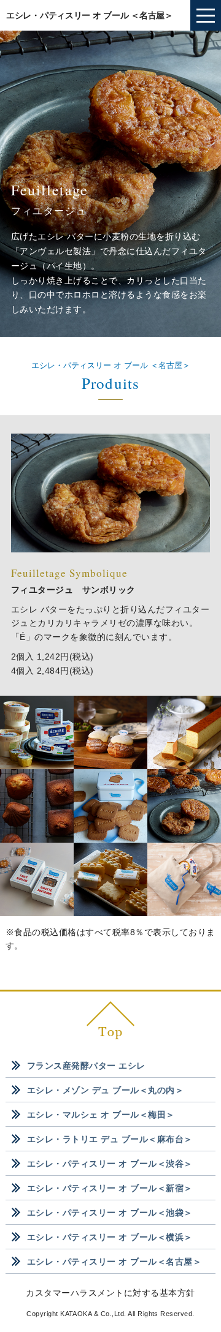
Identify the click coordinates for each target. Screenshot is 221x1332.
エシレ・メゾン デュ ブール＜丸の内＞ (105, 1090)
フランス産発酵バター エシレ (86, 1065)
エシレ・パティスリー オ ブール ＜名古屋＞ (89, 15)
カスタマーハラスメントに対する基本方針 (110, 1293)
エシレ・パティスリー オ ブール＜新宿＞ (110, 1188)
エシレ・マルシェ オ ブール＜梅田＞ (101, 1114)
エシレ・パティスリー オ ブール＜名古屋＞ (114, 1261)
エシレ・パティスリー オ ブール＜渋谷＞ (110, 1163)
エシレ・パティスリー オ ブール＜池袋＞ (110, 1212)
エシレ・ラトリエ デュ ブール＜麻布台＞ (110, 1139)
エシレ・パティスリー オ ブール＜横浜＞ (110, 1237)
